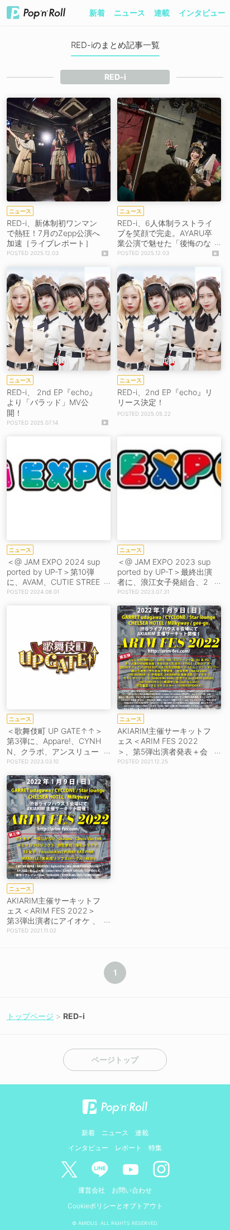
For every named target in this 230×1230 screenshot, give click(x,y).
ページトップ (115, 1059)
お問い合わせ (132, 1190)
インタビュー (202, 12)
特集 (155, 1147)
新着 (97, 12)
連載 (162, 12)
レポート (128, 1147)
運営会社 (91, 1190)
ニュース (129, 12)
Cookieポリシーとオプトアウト (115, 1206)
